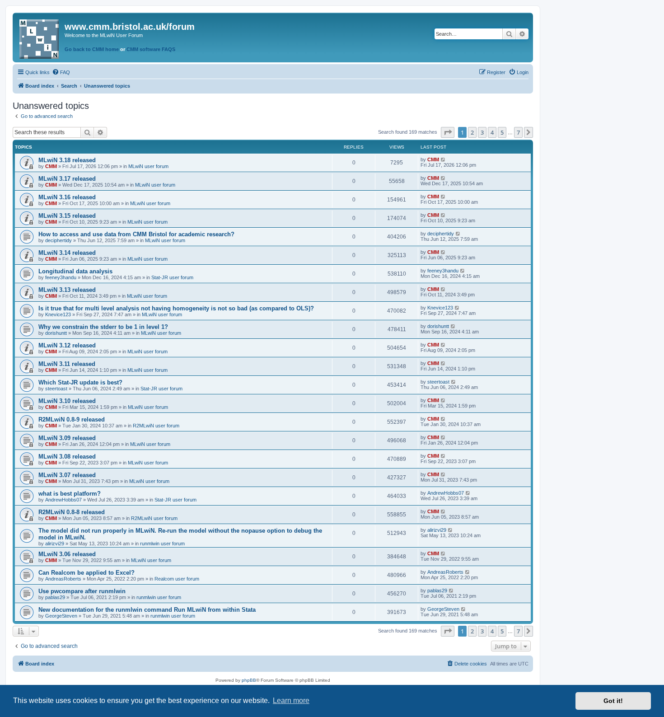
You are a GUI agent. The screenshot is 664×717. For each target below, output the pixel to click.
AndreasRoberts (63, 578)
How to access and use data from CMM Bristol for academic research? (136, 234)
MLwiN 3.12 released (67, 345)
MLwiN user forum (148, 166)
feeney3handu (60, 277)
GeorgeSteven (61, 616)
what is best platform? (69, 493)
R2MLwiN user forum (156, 425)
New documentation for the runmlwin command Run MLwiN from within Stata (147, 609)
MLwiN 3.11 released (66, 364)
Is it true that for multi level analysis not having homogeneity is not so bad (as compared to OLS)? (176, 308)
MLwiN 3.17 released (67, 178)
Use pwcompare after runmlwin (82, 591)
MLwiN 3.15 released (67, 215)
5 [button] (502, 132)
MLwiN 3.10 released (67, 401)
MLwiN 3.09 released (67, 438)
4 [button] (492, 132)
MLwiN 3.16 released (67, 197)
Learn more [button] (291, 700)
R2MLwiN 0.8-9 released (71, 419)
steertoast (56, 388)
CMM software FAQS (150, 49)
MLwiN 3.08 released (67, 456)
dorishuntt (56, 333)
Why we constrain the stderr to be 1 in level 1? (103, 326)
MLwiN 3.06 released (67, 554)
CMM (51, 166)
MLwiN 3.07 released (67, 475)
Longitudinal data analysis (75, 271)
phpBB (249, 680)
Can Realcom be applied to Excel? (86, 572)
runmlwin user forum (162, 543)
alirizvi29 (54, 543)
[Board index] (40, 37)
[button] (447, 132)
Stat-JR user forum (172, 277)
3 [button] (482, 132)
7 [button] (518, 132)
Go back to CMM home (92, 49)
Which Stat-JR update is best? (80, 382)
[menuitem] (61, 72)
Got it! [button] (613, 700)
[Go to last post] (443, 159)
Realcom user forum (176, 578)
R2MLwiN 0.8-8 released (71, 512)
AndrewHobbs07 (63, 499)
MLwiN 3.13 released (67, 289)
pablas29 (55, 597)
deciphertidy (58, 240)
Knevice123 (58, 314)
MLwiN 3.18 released (67, 160)
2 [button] (472, 132)
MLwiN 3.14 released (67, 252)
